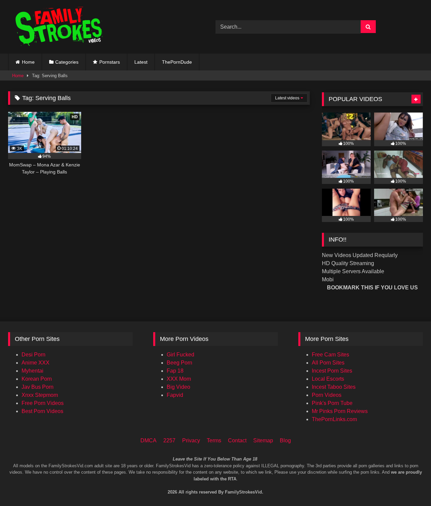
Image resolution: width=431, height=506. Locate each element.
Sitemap (263, 440)
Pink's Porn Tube (332, 403)
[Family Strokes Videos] (60, 26)
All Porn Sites (328, 363)
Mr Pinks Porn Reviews (340, 411)
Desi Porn (33, 354)
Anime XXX (35, 363)
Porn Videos (326, 395)
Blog (285, 440)
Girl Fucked (180, 354)
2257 (169, 440)
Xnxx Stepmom (40, 395)
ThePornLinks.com (334, 419)
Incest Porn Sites (332, 371)
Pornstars (109, 62)
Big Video (178, 387)
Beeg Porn (179, 363)
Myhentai (32, 371)
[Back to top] (416, 472)
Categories (66, 62)
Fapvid (175, 395)
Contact (237, 440)
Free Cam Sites (330, 354)
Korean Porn (37, 379)
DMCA (148, 440)
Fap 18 (175, 371)
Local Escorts (328, 379)
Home (28, 62)
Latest (140, 62)
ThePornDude (177, 62)
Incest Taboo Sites (334, 387)
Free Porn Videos (43, 403)
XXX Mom (179, 379)
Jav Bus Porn (38, 387)
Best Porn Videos (42, 411)
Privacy (191, 440)
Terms (214, 440)
